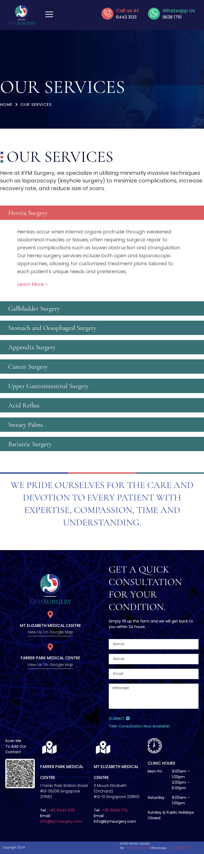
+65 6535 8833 (137, 848)
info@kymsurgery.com (61, 821)
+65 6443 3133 (62, 810)
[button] (49, 15)
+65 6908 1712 (115, 810)
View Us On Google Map (50, 632)
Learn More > (32, 284)
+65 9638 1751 (178, 848)
